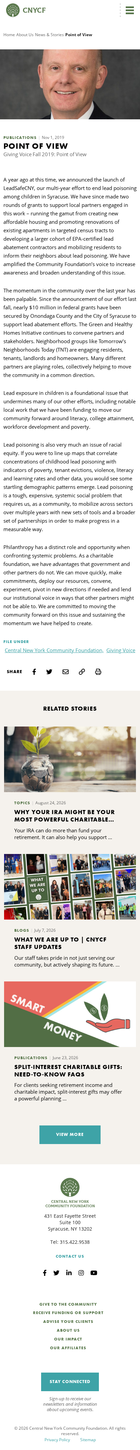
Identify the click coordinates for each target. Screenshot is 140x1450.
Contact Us (70, 1256)
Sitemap (88, 1440)
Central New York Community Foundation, (54, 650)
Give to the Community (68, 1304)
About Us (25, 35)
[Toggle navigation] (130, 10)
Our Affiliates (68, 1348)
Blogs (21, 930)
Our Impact (68, 1339)
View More (70, 1134)
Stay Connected (70, 1381)
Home (9, 35)
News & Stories (49, 35)
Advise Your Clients (68, 1321)
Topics (22, 803)
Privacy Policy (57, 1440)
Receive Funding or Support (68, 1312)
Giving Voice (120, 650)
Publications (20, 137)
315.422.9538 (75, 1242)
